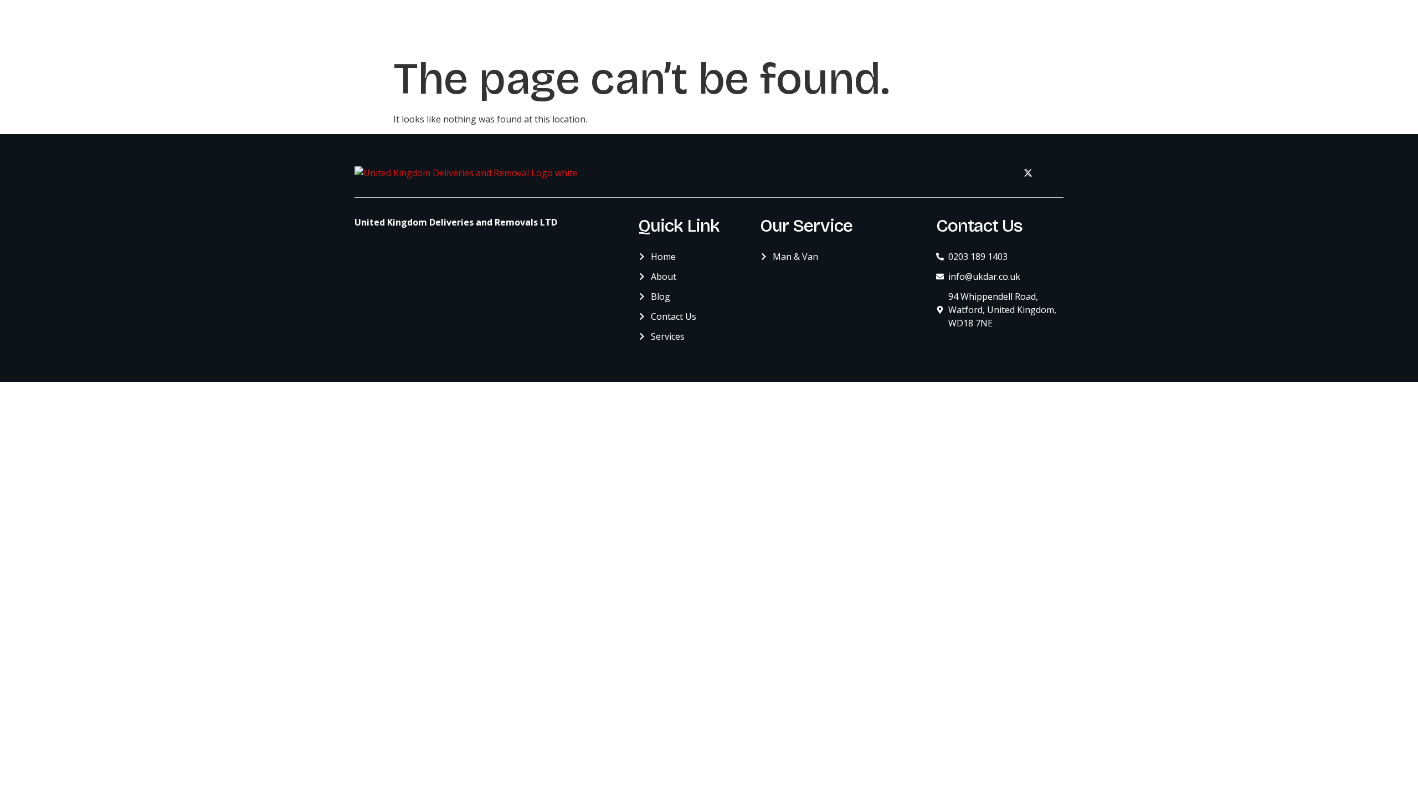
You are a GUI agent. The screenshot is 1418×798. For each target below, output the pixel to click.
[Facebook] (1003, 173)
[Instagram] (1052, 173)
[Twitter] (1028, 173)
